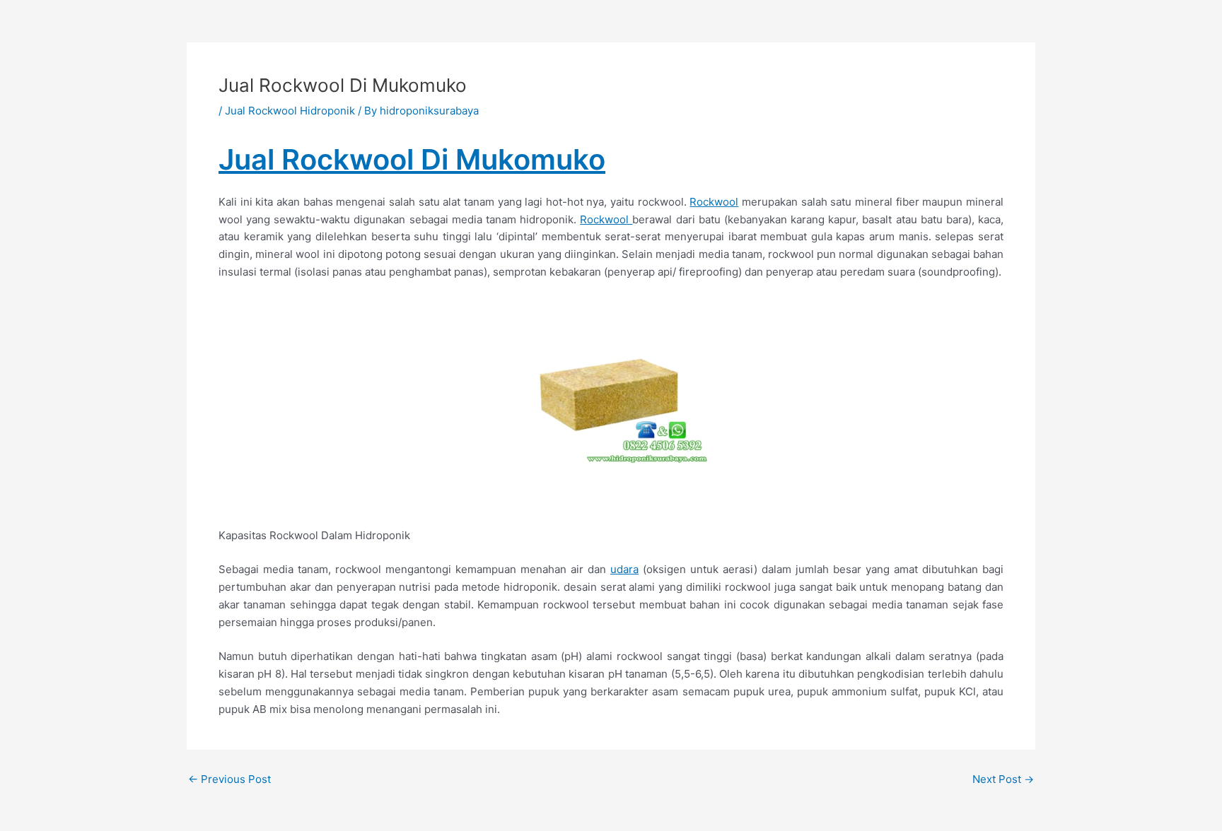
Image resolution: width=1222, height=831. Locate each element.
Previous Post (229, 779)
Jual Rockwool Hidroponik (290, 110)
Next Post (1003, 779)
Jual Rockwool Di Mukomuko (412, 159)
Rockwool (713, 201)
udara (624, 569)
